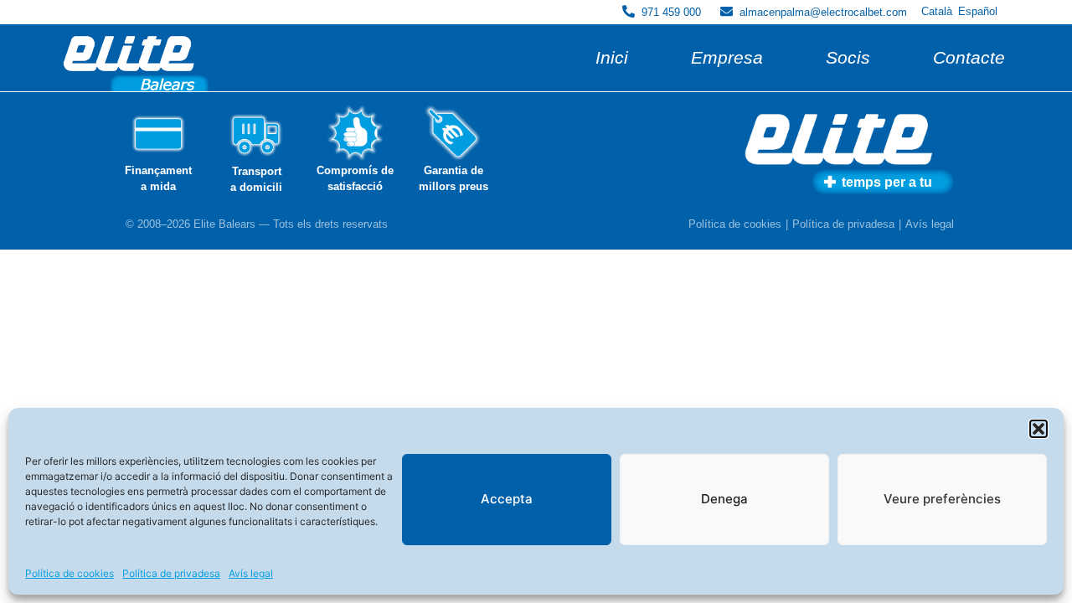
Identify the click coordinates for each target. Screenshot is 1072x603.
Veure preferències (942, 499)
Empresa (727, 57)
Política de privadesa (171, 573)
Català (936, 11)
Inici (611, 57)
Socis (848, 57)
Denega (724, 499)
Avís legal (251, 573)
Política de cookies (69, 573)
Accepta (507, 499)
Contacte (969, 57)
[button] (1038, 428)
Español (977, 11)
